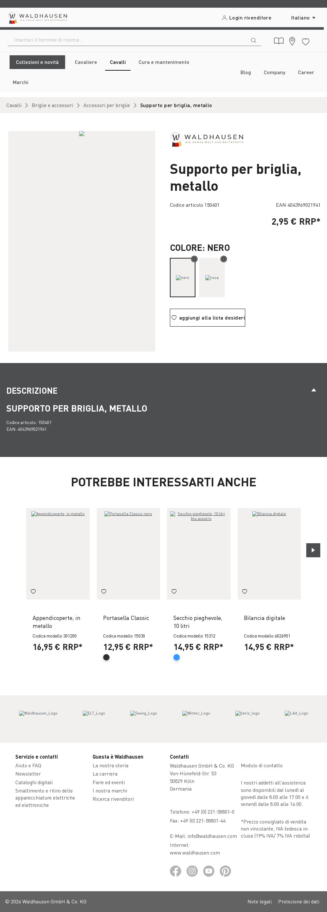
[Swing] (143, 719)
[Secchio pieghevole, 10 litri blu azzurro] (199, 553)
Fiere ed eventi (109, 782)
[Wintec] (196, 719)
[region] (82, 241)
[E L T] (94, 719)
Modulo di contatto (262, 765)
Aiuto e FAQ (28, 765)
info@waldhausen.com (212, 835)
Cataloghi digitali (34, 782)
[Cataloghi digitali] (278, 41)
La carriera (105, 773)
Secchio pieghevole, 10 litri (198, 621)
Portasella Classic (126, 617)
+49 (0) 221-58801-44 (204, 820)
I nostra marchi (110, 790)
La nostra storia (110, 765)
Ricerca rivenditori (113, 798)
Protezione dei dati (298, 901)
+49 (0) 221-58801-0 (213, 811)
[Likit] (296, 719)
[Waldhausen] (206, 138)
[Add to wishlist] (33, 592)
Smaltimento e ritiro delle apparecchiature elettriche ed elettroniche (45, 797)
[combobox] (127, 40)
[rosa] (212, 277)
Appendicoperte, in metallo (56, 621)
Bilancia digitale (264, 617)
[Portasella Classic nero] (128, 553)
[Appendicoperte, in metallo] (58, 553)
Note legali (259, 901)
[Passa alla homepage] (36, 17)
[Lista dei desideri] (305, 40)
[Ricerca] (253, 40)
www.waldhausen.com (195, 852)
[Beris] (247, 719)
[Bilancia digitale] (269, 553)
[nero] (182, 277)
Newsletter (28, 773)
